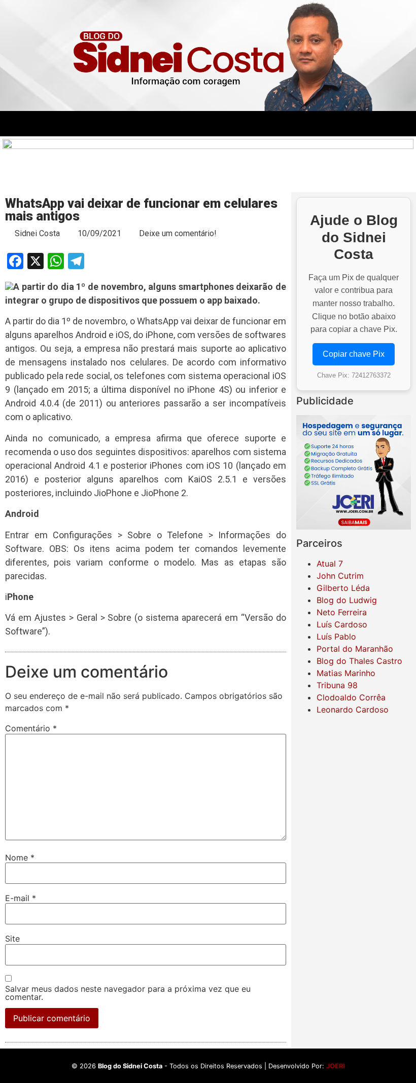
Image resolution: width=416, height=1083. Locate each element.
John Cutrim (340, 576)
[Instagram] (353, 123)
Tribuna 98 (337, 685)
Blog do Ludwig (347, 600)
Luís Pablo (336, 636)
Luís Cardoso (342, 624)
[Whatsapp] (381, 123)
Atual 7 (330, 563)
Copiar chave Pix (354, 354)
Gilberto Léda (343, 588)
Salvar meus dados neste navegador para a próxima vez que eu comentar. (128, 993)
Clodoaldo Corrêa (351, 697)
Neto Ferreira (342, 612)
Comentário (31, 728)
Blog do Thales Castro (359, 661)
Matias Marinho (346, 673)
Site (12, 939)
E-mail (20, 898)
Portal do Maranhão (355, 649)
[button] (145, 123)
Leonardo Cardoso (353, 709)
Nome (19, 857)
